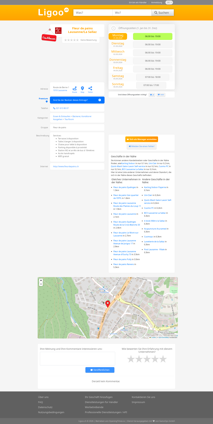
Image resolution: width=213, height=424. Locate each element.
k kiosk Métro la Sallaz (154, 220)
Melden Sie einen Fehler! (142, 146)
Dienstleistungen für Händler (101, 402)
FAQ (40, 402)
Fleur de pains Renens (123, 264)
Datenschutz (45, 407)
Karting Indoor (128, 163)
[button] (107, 304)
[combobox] (93, 12)
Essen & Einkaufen (61, 116)
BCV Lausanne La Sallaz (132, 169)
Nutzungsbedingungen (51, 412)
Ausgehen (57, 119)
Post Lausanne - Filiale (154, 249)
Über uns (43, 397)
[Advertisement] (71, 64)
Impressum (138, 402)
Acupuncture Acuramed (155, 228)
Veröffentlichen (101, 369)
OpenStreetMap (163, 337)
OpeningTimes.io (117, 421)
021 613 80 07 (62, 108)
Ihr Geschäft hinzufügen (99, 397)
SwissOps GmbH (167, 421)
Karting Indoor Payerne (155, 187)
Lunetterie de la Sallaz (154, 241)
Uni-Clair (153, 163)
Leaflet (153, 337)
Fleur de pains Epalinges (124, 187)
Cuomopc (148, 236)
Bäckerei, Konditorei (81, 116)
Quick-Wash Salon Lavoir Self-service (128, 166)
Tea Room (69, 119)
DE (168, 2)
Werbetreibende (94, 407)
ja (153, 94)
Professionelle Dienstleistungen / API (106, 412)
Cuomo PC (164, 166)
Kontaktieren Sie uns (143, 397)
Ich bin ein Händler (138, 2)
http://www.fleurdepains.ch (66, 166)
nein (162, 94)
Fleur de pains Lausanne (124, 214)
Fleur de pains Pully (122, 259)
